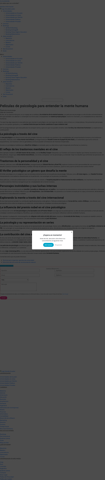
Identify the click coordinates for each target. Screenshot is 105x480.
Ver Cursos (48, 245)
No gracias (58, 245)
